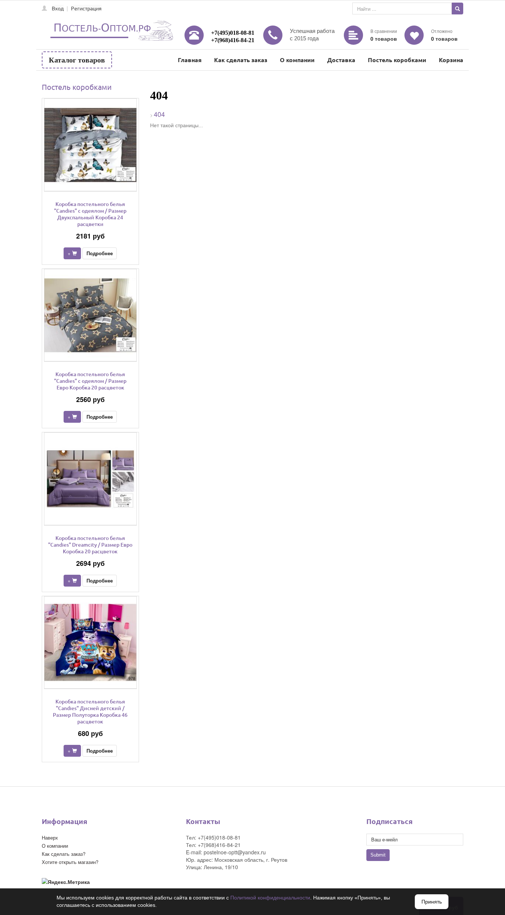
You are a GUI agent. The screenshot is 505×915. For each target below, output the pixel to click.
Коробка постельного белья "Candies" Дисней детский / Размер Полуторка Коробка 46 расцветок (90, 711)
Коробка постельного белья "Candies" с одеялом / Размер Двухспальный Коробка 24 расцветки (90, 213)
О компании (297, 60)
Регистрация (86, 8)
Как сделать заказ (240, 60)
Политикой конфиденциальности (270, 898)
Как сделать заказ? (63, 853)
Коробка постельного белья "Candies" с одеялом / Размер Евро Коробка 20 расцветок (90, 381)
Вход (58, 8)
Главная (189, 60)
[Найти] (457, 8)
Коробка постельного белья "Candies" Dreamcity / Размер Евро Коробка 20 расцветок (90, 544)
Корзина (451, 60)
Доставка (341, 60)
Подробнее (100, 253)
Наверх (50, 837)
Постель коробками (397, 60)
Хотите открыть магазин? (70, 861)
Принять (431, 902)
